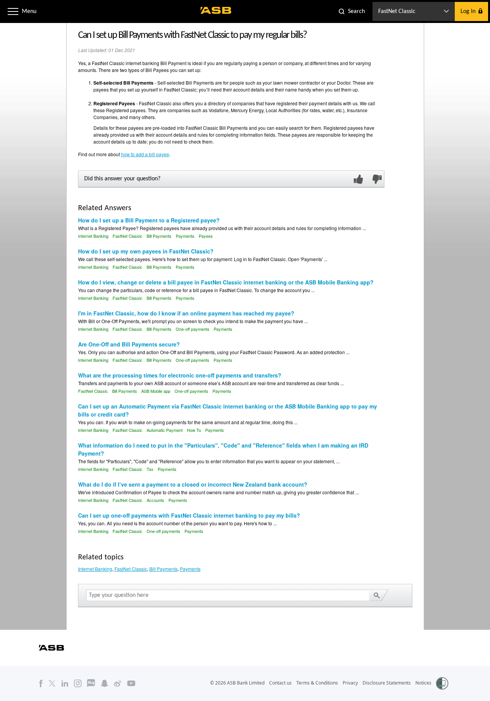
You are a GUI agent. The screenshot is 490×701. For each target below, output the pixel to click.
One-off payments (192, 329)
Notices (423, 683)
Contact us (280, 683)
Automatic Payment (165, 430)
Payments (185, 236)
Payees (206, 236)
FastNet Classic (127, 236)
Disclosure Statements (387, 683)
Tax (150, 469)
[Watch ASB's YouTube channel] (131, 683)
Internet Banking (93, 236)
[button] (13, 11)
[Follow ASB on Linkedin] (65, 683)
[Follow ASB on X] (52, 683)
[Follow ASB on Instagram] (78, 683)
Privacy (350, 683)
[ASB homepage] (216, 10)
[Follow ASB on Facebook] (41, 683)
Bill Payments (159, 236)
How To (194, 430)
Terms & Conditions (317, 683)
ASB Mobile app (155, 391)
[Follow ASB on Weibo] (118, 683)
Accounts (155, 500)
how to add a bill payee (145, 154)
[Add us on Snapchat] (104, 683)
